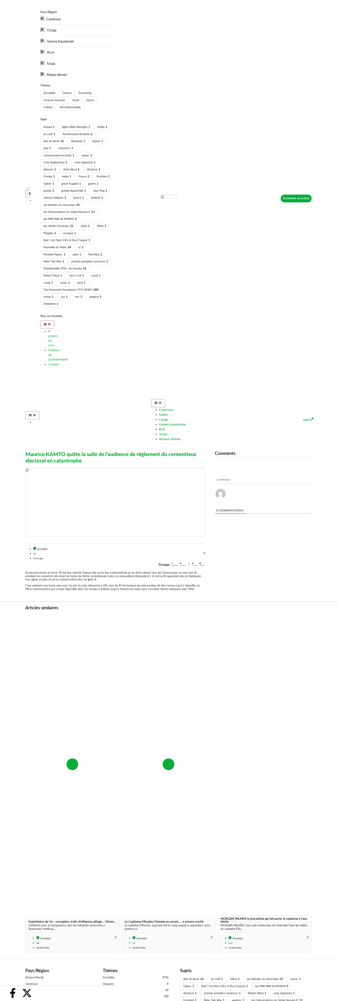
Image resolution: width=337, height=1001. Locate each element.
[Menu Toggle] (32, 415)
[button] (175, 565)
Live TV (307, 420)
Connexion (223, 479)
